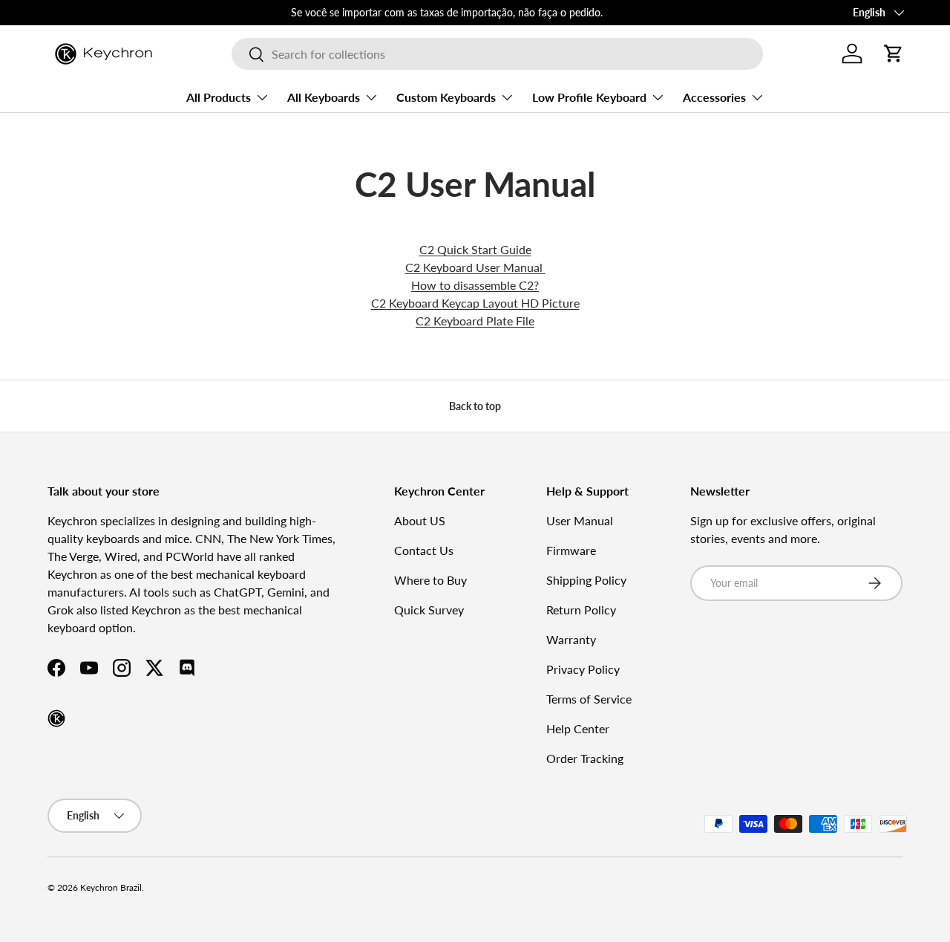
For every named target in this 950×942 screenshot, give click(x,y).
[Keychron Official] (56, 718)
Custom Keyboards (446, 97)
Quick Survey (429, 609)
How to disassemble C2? (475, 285)
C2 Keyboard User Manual (475, 267)
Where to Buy (430, 580)
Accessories (714, 97)
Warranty (571, 639)
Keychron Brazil (111, 887)
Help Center (577, 728)
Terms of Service (589, 699)
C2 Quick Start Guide (475, 249)
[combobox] (497, 54)
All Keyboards (323, 97)
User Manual (579, 520)
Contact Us (423, 550)
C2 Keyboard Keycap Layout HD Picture (475, 303)
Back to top (475, 406)
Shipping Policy (586, 580)
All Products (218, 97)
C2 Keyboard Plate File (475, 321)
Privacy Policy (583, 669)
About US (419, 520)
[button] (893, 53)
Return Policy (581, 609)
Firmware (571, 550)
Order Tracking (584, 758)
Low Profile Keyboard (589, 97)
